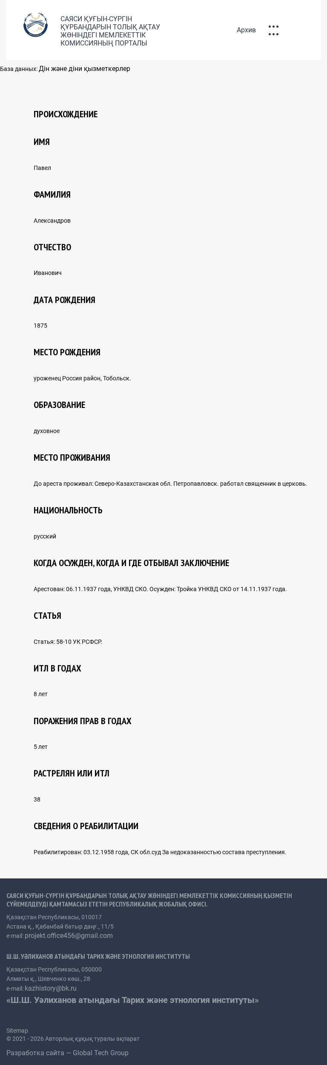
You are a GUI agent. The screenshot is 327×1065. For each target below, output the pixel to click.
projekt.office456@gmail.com (69, 936)
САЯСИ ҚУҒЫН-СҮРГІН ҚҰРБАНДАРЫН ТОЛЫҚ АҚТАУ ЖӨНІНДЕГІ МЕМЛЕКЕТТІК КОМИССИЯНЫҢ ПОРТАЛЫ (110, 31)
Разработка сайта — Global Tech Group (68, 1053)
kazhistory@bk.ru (51, 988)
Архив (246, 30)
